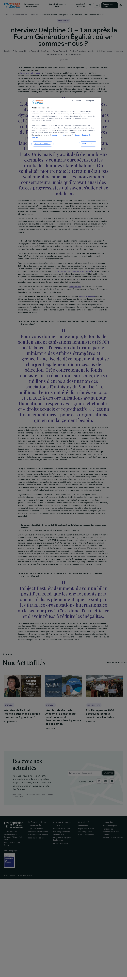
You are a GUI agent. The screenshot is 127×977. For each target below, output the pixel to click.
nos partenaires (58, 135)
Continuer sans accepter (83, 101)
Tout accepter (88, 144)
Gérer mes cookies (42, 144)
